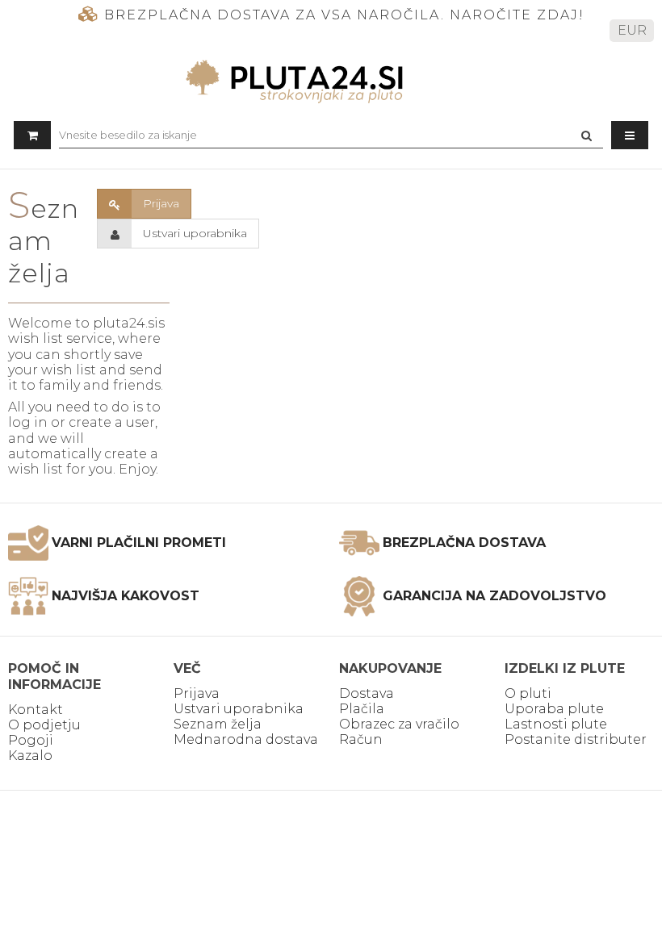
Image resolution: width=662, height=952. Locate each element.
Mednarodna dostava (246, 739)
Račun (361, 739)
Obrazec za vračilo (399, 724)
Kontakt (35, 709)
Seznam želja (218, 724)
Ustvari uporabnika (239, 708)
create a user (112, 422)
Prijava (197, 693)
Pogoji (30, 740)
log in (28, 422)
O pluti (528, 693)
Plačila (361, 708)
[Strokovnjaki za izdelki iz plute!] (331, 81)
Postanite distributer (576, 739)
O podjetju (44, 725)
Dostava (366, 693)
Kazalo (30, 755)
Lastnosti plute (556, 724)
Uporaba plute (554, 708)
